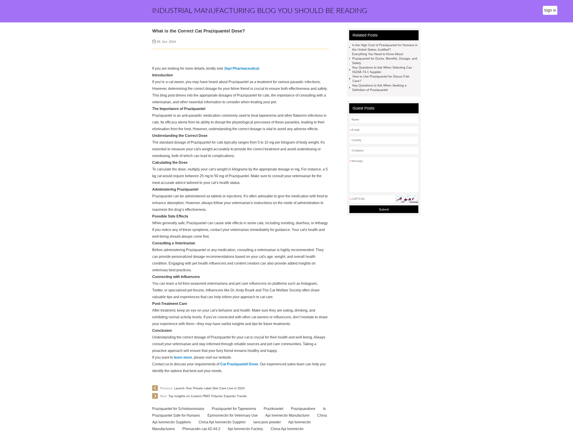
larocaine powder (267, 422)
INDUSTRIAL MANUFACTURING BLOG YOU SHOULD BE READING (259, 10)
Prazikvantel (273, 409)
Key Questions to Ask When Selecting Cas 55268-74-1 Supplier (382, 70)
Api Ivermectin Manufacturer (287, 415)
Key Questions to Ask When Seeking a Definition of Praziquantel (379, 88)
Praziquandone (303, 409)
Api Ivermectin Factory (245, 429)
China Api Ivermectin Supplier (222, 422)
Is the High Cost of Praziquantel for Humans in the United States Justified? (385, 47)
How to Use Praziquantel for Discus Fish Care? (381, 79)
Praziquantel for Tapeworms (234, 409)
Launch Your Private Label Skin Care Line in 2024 (202, 388)
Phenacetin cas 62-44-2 (201, 429)
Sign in (550, 10)
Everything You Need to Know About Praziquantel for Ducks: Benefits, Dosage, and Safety (384, 58)
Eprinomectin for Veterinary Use (232, 415)
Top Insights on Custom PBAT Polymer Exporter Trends (203, 396)
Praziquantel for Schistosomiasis (178, 409)
